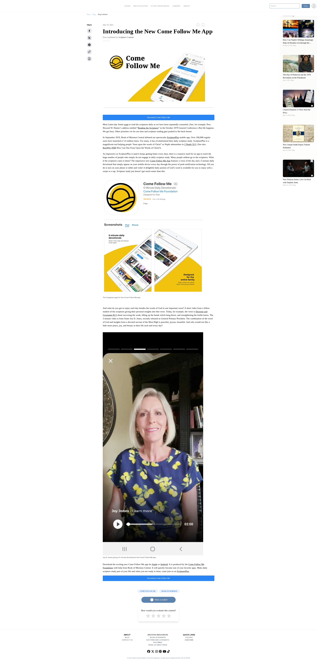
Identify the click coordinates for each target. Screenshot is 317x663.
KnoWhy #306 (109, 148)
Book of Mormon (158, 637)
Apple (154, 564)
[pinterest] (89, 44)
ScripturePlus (173, 137)
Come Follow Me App (160, 161)
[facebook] (89, 30)
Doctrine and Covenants (157, 640)
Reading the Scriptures (148, 128)
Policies (189, 637)
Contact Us (127, 640)
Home (127, 6)
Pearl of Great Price (157, 645)
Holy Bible (157, 642)
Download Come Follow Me (158, 117)
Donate (306, 6)
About (186, 6)
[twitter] (89, 37)
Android (164, 564)
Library (176, 6)
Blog (94, 14)
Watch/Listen (140, 6)
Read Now (298, 28)
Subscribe (189, 640)
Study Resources (160, 6)
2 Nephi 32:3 (190, 144)
